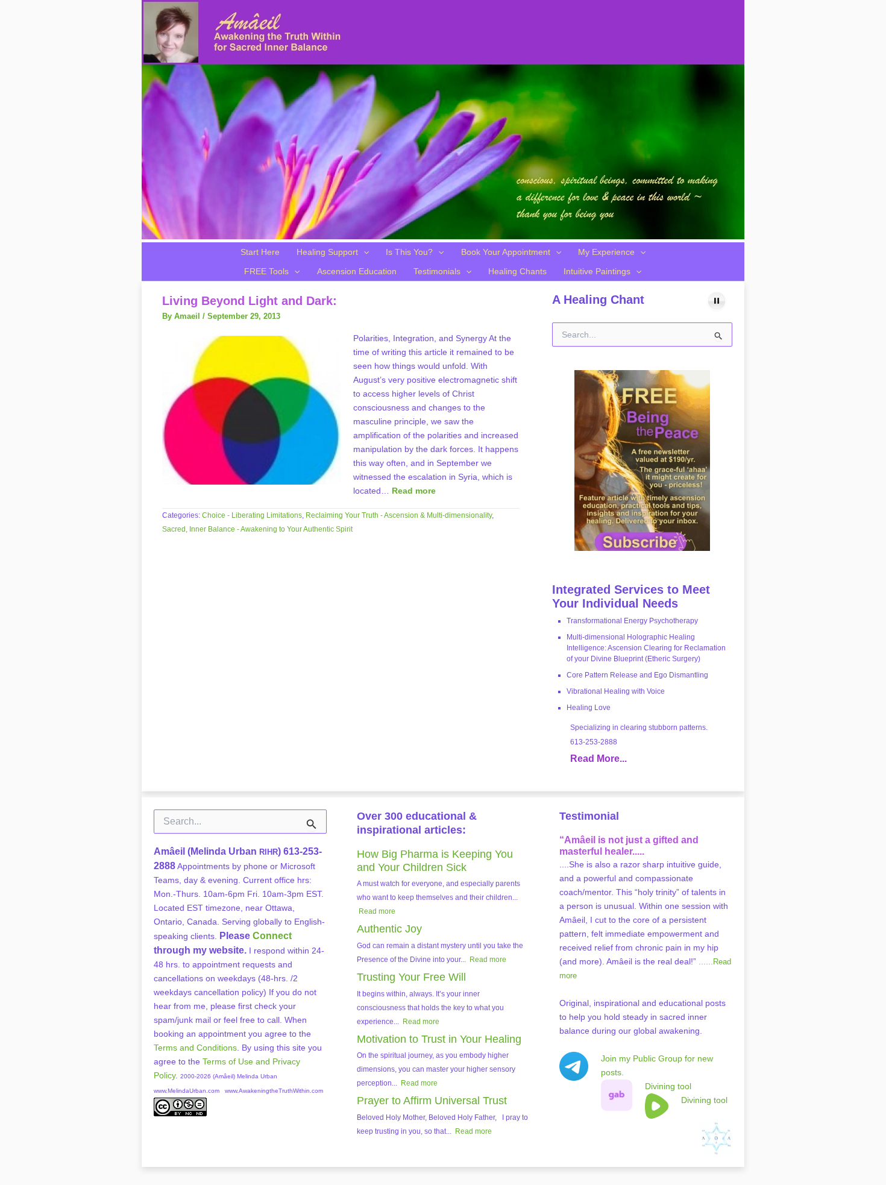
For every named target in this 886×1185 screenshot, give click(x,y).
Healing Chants (517, 271)
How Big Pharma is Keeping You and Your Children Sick (435, 860)
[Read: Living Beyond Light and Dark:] (251, 410)
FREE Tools (266, 271)
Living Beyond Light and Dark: (249, 300)
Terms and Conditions (195, 1047)
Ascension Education (357, 271)
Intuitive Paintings (597, 271)
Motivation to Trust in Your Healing (439, 1039)
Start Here (260, 252)
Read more (414, 490)
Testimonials (436, 271)
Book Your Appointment (505, 252)
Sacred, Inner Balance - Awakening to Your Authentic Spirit (257, 529)
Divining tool (668, 1086)
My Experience (606, 252)
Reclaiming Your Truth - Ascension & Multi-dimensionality (399, 515)
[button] (363, 252)
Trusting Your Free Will (411, 977)
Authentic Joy (389, 929)
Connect (272, 936)
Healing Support (327, 252)
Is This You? (409, 252)
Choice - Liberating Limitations (252, 515)
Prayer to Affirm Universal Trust (432, 1101)
